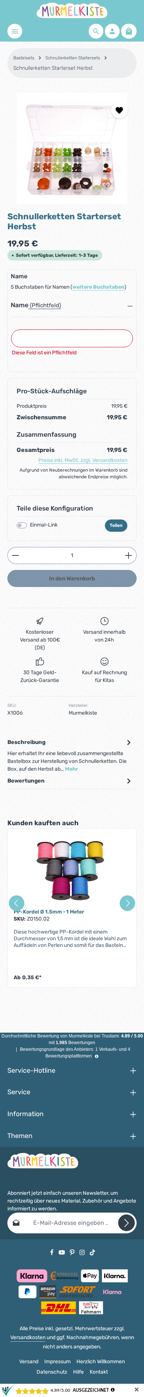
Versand (28, 1361)
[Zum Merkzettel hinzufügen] (119, 110)
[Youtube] (62, 1252)
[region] (72, 148)
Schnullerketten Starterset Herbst (53, 68)
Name (19, 305)
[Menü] (14, 31)
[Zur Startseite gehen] (72, 10)
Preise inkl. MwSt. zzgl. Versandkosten (82, 460)
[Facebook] (52, 1252)
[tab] (70, 755)
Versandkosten (27, 1337)
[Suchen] (96, 31)
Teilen (116, 525)
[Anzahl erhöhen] (129, 555)
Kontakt (99, 1372)
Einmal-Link (44, 525)
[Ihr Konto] (112, 31)
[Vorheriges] (16, 903)
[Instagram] (82, 1252)
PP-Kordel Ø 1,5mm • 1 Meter (49, 912)
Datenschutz (52, 1372)
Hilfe (78, 1372)
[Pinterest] (72, 1252)
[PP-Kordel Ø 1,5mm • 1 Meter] (72, 871)
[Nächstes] (127, 903)
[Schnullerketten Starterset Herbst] (72, 148)
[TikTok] (92, 1252)
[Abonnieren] (126, 1222)
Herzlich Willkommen (100, 1361)
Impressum (57, 1361)
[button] (72, 307)
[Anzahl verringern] (15, 555)
